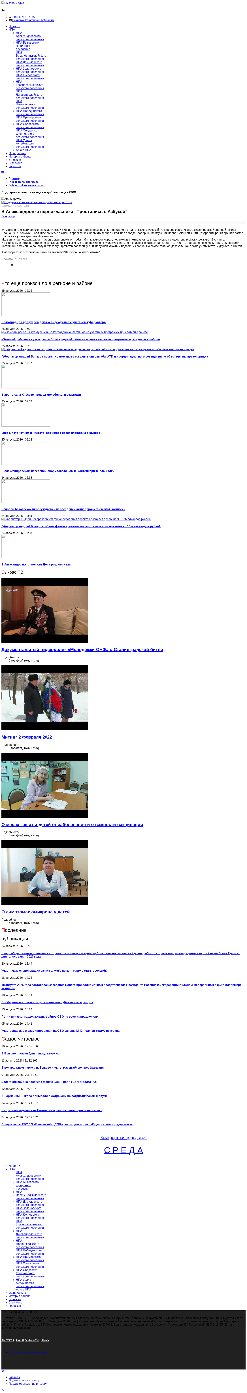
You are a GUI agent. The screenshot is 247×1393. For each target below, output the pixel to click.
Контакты (7, 1340)
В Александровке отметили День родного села (36, 564)
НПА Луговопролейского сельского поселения (30, 94)
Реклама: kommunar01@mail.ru (33, 20)
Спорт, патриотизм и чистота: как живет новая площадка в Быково (50, 433)
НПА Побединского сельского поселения (30, 112)
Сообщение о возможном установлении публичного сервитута (47, 1002)
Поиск (45, 1340)
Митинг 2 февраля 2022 (26, 737)
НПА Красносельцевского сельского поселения (30, 85)
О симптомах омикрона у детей (35, 911)
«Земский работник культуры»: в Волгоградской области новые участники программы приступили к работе (80, 339)
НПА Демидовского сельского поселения (30, 64)
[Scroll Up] (2, 1389)
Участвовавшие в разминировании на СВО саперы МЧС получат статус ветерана (60, 1030)
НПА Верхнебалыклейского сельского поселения (31, 55)
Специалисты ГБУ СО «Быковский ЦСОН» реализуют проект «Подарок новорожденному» (67, 1124)
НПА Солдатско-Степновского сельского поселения (30, 134)
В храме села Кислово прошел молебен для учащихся (41, 394)
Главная (15, 178)
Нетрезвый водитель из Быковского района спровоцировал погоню (51, 1110)
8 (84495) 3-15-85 (23, 16)
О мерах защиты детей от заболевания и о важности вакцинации (72, 824)
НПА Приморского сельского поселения (30, 119)
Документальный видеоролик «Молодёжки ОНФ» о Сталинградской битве (82, 649)
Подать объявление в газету (27, 185)
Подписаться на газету (24, 181)
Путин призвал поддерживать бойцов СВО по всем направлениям (49, 1016)
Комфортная (113, 1137)
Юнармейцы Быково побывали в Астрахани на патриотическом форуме (54, 1096)
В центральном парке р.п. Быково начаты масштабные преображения (52, 1067)
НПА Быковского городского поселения (27, 46)
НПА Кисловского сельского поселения (30, 77)
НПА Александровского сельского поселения (30, 36)
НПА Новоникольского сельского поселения (30, 104)
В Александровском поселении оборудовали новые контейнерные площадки (57, 471)
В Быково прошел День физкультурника (30, 1053)
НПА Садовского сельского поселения (30, 125)
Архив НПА (23, 150)
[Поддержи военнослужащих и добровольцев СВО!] (36, 202)
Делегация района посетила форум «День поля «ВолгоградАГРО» (49, 1081)
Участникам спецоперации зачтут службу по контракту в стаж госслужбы (54, 970)
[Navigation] (2, 172)
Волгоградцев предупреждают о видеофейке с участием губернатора (53, 322)
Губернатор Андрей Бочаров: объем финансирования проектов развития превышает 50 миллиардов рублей (81, 526)
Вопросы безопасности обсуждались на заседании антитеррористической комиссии (63, 509)
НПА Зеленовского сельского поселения (30, 70)
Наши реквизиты (27, 1340)
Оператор (8, 216)
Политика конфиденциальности (30, 1352)
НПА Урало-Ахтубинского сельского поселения (30, 143)
